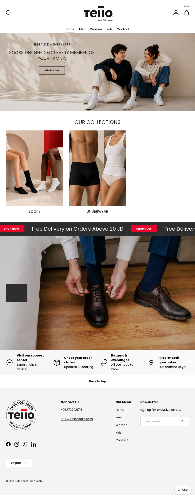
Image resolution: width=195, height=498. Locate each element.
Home (70, 29)
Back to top (97, 381)
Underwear (97, 211)
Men (82, 29)
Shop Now (52, 70)
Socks (34, 211)
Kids (109, 29)
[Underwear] (97, 168)
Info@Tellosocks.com (77, 419)
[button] (186, 13)
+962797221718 (72, 410)
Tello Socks (22, 481)
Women (96, 29)
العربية (187, 5)
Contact (123, 29)
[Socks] (34, 168)
